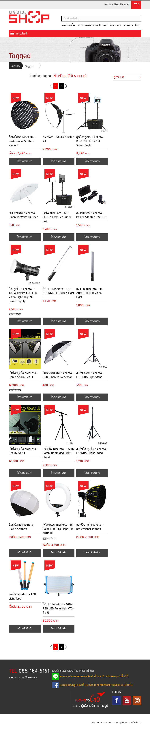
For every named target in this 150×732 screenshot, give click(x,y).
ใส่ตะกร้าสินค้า (24, 161)
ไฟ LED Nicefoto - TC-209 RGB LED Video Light (90, 293)
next (66, 86)
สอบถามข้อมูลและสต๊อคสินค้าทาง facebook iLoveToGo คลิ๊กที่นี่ (95, 685)
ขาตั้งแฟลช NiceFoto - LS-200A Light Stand (90, 375)
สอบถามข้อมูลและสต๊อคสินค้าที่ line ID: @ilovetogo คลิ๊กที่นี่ (93, 676)
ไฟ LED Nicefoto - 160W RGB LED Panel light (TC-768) (58, 608)
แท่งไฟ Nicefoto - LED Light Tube (22, 596)
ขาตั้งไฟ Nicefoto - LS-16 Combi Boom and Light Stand (58, 453)
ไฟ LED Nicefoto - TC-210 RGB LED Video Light (58, 291)
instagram (137, 700)
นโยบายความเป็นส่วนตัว (131, 722)
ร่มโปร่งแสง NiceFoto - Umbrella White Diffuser (23, 215)
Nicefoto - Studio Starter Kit (58, 139)
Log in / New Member (117, 4)
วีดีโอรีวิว (128, 25)
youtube (127, 700)
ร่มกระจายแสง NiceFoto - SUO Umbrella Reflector (58, 375)
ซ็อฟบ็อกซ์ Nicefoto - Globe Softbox (22, 526)
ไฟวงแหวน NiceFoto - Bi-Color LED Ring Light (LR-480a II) (58, 529)
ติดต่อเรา (115, 25)
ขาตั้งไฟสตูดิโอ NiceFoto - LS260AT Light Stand (92, 451)
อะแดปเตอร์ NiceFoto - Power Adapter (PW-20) (91, 215)
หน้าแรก (15, 66)
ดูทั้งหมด (119, 77)
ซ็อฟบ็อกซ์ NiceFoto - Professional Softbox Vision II (22, 141)
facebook (116, 700)
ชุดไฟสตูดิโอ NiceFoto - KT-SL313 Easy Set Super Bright (90, 141)
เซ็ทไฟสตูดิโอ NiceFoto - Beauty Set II (23, 451)
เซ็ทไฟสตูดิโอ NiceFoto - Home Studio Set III (23, 375)
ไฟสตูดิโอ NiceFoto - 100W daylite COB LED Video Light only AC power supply (23, 295)
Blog (136, 25)
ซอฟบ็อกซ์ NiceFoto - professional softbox (89, 526)
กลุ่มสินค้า (22, 33)
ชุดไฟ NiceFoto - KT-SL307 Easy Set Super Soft (57, 217)
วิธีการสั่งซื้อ (68, 25)
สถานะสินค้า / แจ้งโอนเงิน (92, 25)
